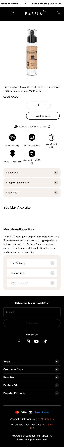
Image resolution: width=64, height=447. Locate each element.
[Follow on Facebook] (19, 341)
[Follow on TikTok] (45, 341)
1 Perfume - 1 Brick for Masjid (32, 127)
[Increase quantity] (46, 105)
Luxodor (30, 435)
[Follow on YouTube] (36, 341)
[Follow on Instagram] (27, 341)
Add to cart (43, 115)
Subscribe (32, 323)
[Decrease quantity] (30, 105)
